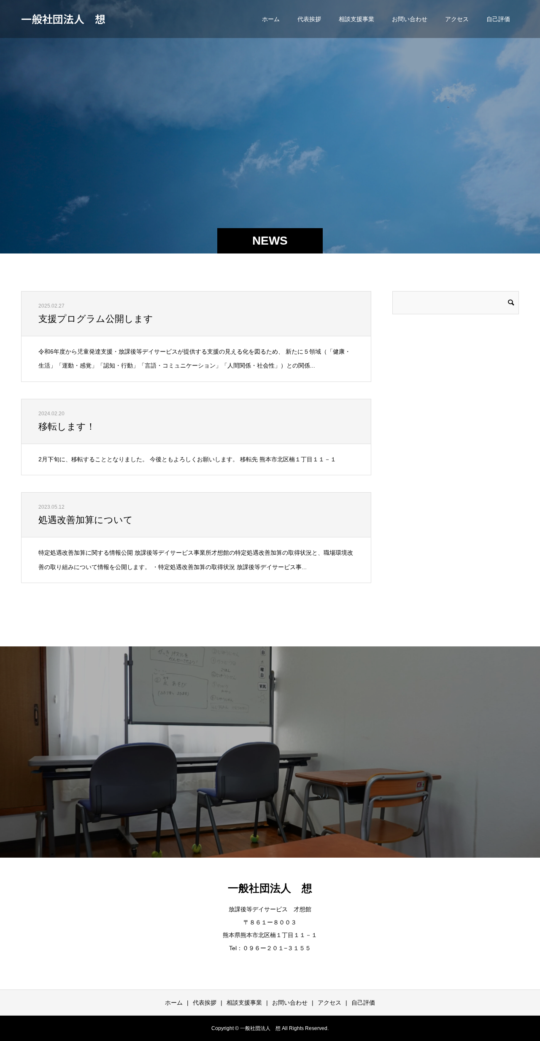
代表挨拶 (309, 19)
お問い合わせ (409, 19)
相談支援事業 (356, 19)
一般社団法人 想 (63, 18)
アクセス (457, 19)
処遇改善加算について (85, 520)
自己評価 (498, 19)
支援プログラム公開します (95, 318)
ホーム (271, 19)
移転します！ (66, 426)
